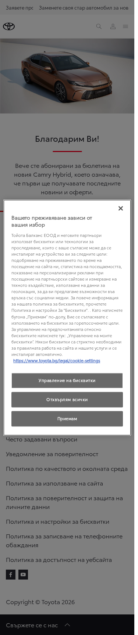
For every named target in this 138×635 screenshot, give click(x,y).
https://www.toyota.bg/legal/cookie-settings (56, 360)
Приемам (67, 418)
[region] (67, 317)
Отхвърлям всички (67, 399)
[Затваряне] (121, 208)
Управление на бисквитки (67, 380)
